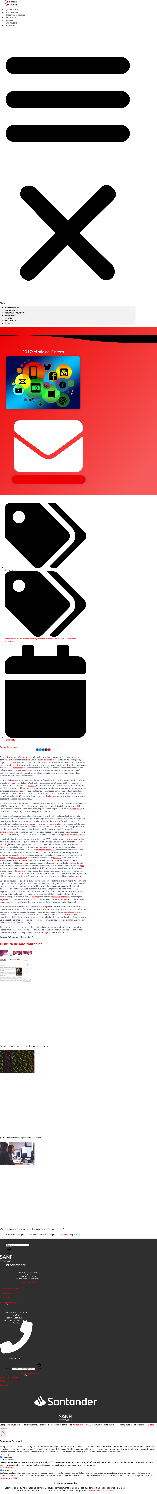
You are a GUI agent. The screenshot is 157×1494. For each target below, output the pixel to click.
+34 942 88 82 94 (28, 1282)
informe (45, 909)
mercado (62, 773)
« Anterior (10, 1234)
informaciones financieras (17, 757)
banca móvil (16, 638)
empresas (17, 767)
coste (2, 857)
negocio (47, 932)
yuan (26, 876)
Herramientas (11, 315)
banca (7, 638)
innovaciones (55, 796)
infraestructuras (18, 857)
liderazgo (30, 806)
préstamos (37, 919)
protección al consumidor (73, 834)
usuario (17, 891)
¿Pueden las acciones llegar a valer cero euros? (21, 1137)
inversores (76, 876)
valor (23, 868)
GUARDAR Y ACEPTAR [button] (9, 1478)
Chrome (91, 1490)
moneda (72, 863)
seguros (30, 922)
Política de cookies (10, 1293)
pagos (2, 762)
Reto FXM (8, 318)
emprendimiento (7, 831)
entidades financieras (45, 849)
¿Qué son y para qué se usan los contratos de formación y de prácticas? (32, 1229)
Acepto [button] (4, 1428)
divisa (57, 863)
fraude (6, 922)
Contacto (6, 1297)
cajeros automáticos (61, 896)
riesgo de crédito (64, 919)
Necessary (7, 1457)
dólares (31, 785)
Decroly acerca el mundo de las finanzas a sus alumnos (24, 1046)
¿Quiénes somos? (12, 307)
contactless (11, 762)
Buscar (9, 1242)
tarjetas (35, 896)
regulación (31, 824)
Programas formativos (15, 313)
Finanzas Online (11, 310)
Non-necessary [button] (7, 1467)
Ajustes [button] (150, 1424)
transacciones (27, 860)
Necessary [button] (4, 1454)
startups (24, 790)
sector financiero (68, 638)
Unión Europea (75, 808)
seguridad (4, 899)
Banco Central (21, 871)
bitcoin (26, 638)
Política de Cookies (81, 1424)
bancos (45, 847)
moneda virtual (53, 638)
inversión (14, 780)
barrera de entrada (51, 824)
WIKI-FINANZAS (10, 320)
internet (41, 638)
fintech (33, 638)
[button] (68, 166)
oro (82, 865)
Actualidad (10, 25)
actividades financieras (74, 912)
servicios (27, 770)
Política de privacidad (11, 1288)
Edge (98, 1490)
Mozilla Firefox (108, 1490)
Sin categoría (10, 570)
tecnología (9, 641)
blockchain (47, 759)
